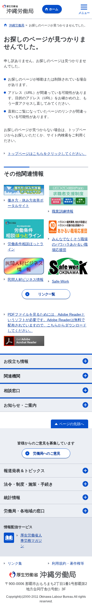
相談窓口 (12, 390)
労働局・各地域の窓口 (24, 511)
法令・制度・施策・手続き (28, 484)
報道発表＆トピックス (24, 471)
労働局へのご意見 (46, 453)
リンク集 (15, 563)
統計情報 (12, 497)
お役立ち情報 (16, 361)
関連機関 (12, 376)
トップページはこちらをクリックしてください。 (47, 154)
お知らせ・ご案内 (20, 405)
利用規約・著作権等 (68, 563)
